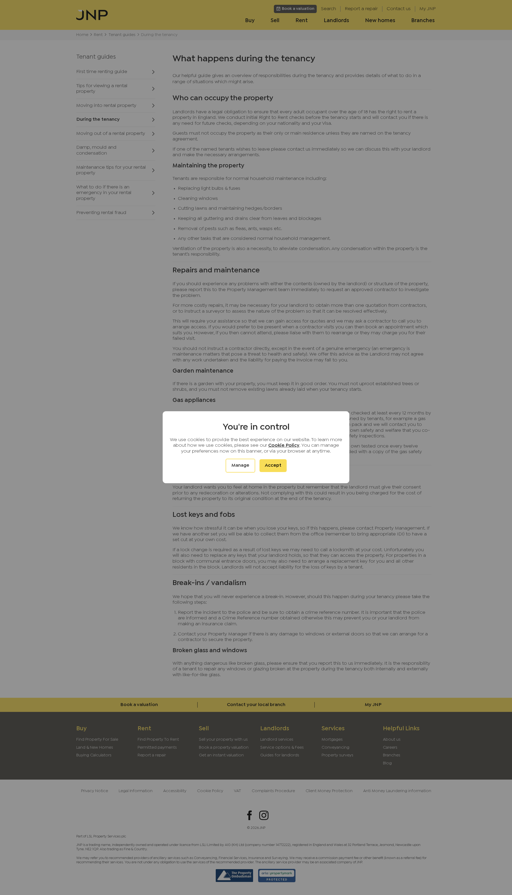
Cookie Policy (283, 446)
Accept (273, 465)
